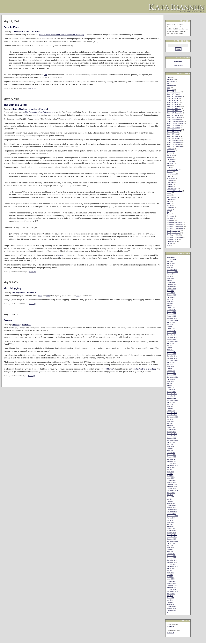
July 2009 (170, 419)
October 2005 (171, 514)
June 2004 (170, 547)
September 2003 (172, 566)
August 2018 (171, 274)
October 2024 (171, 259)
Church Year (171, 155)
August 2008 (171, 442)
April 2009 (170, 425)
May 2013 (170, 347)
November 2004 (172, 537)
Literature (170, 182)
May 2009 (170, 423)
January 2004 (171, 558)
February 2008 (171, 455)
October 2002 (171, 589)
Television (170, 218)
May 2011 (170, 383)
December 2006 (172, 484)
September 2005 (172, 516)
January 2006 (171, 507)
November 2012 (172, 358)
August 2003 (171, 568)
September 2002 (172, 591)
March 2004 (171, 554)
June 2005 (170, 522)
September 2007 (172, 465)
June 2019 (170, 267)
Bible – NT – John (173, 98)
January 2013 (171, 354)
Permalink (36, 31)
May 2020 (170, 261)
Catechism (170, 148)
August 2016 (171, 297)
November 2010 (172, 396)
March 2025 (171, 257)
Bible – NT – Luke (173, 102)
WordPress (170, 626)
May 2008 (170, 448)
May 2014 (170, 326)
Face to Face (11, 27)
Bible (168, 87)
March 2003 (171, 579)
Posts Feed (178, 61)
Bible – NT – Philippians (174, 111)
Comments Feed (178, 65)
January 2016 (171, 312)
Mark (48, 296)
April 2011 (170, 385)
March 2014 (171, 328)
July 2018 (170, 276)
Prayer (169, 205)
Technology (170, 216)
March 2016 (171, 307)
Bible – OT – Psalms (173, 144)
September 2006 (172, 490)
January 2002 (171, 608)
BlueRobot (170, 632)
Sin (168, 212)
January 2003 (171, 583)
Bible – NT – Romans (174, 115)
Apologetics (170, 79)
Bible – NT (170, 90)
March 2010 (171, 410)
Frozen (8, 320)
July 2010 (170, 404)
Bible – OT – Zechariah (174, 146)
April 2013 (170, 349)
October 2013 (171, 339)
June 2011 (170, 381)
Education (170, 163)
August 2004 (171, 543)
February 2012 (171, 373)
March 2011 (170, 387)
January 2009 (171, 431)
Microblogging (12, 288)
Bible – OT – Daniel (173, 119)
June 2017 (170, 291)
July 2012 (170, 364)
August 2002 (171, 593)
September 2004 (172, 541)
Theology (170, 220)
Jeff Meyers (108, 369)
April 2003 (170, 577)
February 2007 (171, 480)
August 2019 (171, 263)
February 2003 (171, 581)
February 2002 (171, 606)
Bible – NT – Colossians (174, 96)
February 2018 (171, 282)
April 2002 (170, 602)
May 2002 (170, 600)
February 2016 (171, 309)
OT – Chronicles (172, 197)
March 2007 (171, 478)
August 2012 (171, 362)
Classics (169, 157)
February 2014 (171, 331)
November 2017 (172, 286)
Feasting (170, 172)
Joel (77, 296)
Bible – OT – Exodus (173, 125)
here (59, 255)
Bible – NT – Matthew (174, 106)
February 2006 (171, 505)
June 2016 (170, 301)
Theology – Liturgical (173, 231)
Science (169, 210)
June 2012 (170, 366)
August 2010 (171, 402)
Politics (169, 203)
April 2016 (170, 305)
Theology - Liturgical (28, 109)
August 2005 (171, 518)
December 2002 (172, 585)
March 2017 (171, 293)
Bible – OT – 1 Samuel (174, 117)
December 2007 (172, 459)
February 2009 (171, 429)
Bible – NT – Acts (172, 94)
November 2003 (172, 562)
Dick (45, 75)
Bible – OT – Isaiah (173, 132)
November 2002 (172, 587)
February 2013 (171, 352)
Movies (169, 193)
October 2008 (171, 438)
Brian (40, 296)
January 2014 (171, 333)
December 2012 (172, 356)
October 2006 (171, 488)
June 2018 (170, 278)
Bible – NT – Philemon (174, 109)
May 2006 (170, 499)
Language (170, 180)
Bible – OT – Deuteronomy (175, 121)
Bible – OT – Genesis (174, 130)
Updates (15, 325)
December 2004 (172, 535)
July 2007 (170, 469)
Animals (169, 77)
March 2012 (171, 370)
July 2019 (170, 265)
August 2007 (171, 467)
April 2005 (170, 526)
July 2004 (170, 545)
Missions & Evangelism (174, 191)
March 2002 (171, 604)
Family (169, 167)
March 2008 (171, 453)
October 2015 (171, 314)
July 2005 (170, 520)
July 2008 (170, 444)
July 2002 (170, 596)
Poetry (169, 201)
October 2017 (171, 288)
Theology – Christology (174, 224)
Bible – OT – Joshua (173, 136)
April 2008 (170, 450)
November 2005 (172, 511)
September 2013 (172, 341)
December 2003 (172, 560)
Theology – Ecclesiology (175, 226)
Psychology (170, 207)
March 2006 (171, 503)
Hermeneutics (171, 174)
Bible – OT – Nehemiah (174, 142)
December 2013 (172, 335)
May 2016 (170, 303)
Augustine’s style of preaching (143, 369)
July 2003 (170, 570)
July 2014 (170, 324)
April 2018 (170, 280)
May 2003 (170, 575)
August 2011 (171, 379)
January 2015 (171, 316)
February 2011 (171, 389)
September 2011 (172, 377)
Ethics (169, 165)
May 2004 (170, 549)
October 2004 (171, 539)
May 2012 (170, 368)
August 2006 (171, 493)
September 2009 (172, 417)
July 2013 (170, 345)
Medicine (170, 186)
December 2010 (172, 394)
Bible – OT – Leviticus (174, 140)
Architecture (171, 81)
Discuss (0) (31, 88)
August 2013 (171, 343)
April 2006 (170, 501)
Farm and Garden (172, 170)
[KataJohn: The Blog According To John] (177, 12)
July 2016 (170, 299)
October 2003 (171, 564)
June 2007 (170, 471)
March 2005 (171, 528)
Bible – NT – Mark (172, 104)
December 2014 (172, 318)
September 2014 (172, 320)
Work (168, 245)
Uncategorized (18, 292)
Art (168, 83)
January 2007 (171, 482)
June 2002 (170, 598)
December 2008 (172, 434)
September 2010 (172, 400)
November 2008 (172, 436)
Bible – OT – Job (172, 134)
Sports (169, 214)
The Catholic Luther (15, 104)
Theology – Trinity (172, 239)
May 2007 (170, 474)
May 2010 (170, 408)
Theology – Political (173, 235)
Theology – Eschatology (175, 228)
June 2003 (170, 572)
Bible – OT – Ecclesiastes (175, 123)
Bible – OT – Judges (173, 138)
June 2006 (170, 497)
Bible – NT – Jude (173, 100)
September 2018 (172, 272)
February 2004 (171, 556)
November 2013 (172, 337)
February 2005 (171, 530)
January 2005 (171, 532)
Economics (170, 161)
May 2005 (170, 524)
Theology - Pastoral (20, 31)
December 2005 (172, 509)
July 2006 (170, 495)
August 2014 (171, 322)
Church (169, 153)
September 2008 (172, 440)
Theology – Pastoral (173, 233)
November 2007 (172, 461)
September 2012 (172, 360)
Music (169, 195)
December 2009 (172, 413)
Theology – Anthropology (175, 222)
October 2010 (171, 398)
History (15, 109)
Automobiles (171, 85)
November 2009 (172, 415)
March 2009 (171, 427)
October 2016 (171, 295)
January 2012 (171, 375)
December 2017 (172, 284)
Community (170, 159)
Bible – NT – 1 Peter (173, 92)
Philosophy (170, 199)
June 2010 (170, 406)
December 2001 (172, 610)
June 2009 (170, 421)
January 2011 (171, 392)
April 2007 (170, 476)
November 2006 (172, 486)
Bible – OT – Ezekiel (173, 127)
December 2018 (172, 270)
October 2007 (171, 463)
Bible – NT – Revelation (174, 113)
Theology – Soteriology (174, 237)
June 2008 (170, 446)
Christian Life (171, 151)
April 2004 (170, 551)
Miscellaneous (171, 188)
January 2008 (171, 457)
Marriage (170, 184)
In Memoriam (171, 178)
